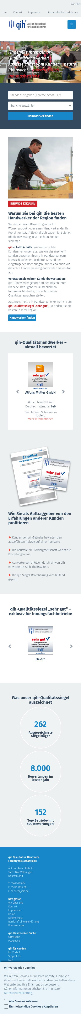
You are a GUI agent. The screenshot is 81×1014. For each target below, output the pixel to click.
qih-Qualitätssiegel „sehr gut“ (28, 306)
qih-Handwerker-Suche (22, 933)
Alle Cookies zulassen (23, 1001)
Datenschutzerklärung (18, 993)
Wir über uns (15, 902)
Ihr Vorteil (14, 952)
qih (10, 247)
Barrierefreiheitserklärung (63, 12)
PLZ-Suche (14, 940)
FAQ (10, 959)
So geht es (14, 956)
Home (11, 914)
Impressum (34, 12)
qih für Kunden (17, 948)
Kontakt (17, 12)
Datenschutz (15, 917)
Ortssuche (14, 936)
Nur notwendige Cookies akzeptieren (33, 1006)
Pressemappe (16, 925)
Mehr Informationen (40, 419)
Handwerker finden (22, 318)
